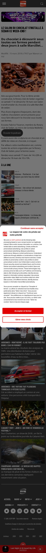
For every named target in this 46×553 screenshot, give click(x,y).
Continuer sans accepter (32, 228)
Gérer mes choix (23, 319)
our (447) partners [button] (15, 240)
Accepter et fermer (23, 310)
